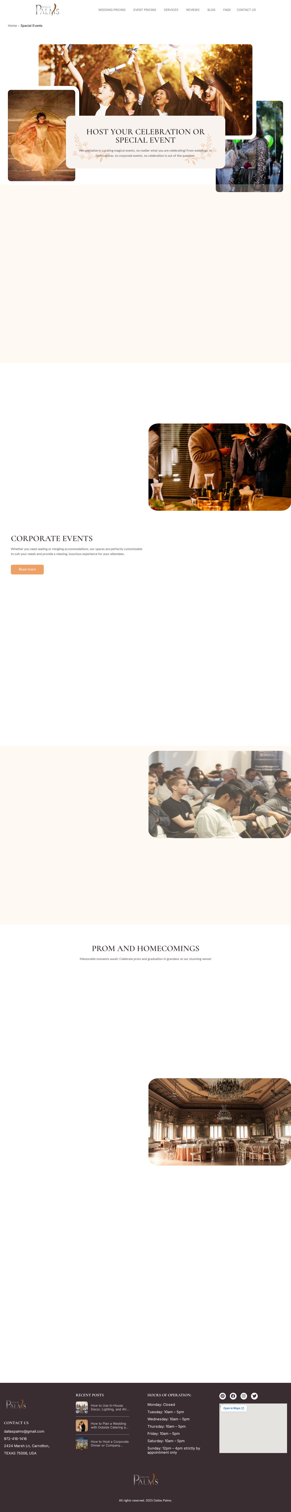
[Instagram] (244, 1396)
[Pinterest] (222, 1396)
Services (171, 10)
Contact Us (246, 10)
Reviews (193, 10)
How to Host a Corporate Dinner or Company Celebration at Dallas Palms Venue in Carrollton (110, 1447)
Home (12, 26)
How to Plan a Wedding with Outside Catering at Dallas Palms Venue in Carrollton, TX (109, 1429)
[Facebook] (233, 1396)
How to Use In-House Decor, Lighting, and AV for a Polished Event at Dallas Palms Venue (108, 1411)
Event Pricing (144, 10)
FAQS (227, 10)
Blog (211, 10)
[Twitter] (254, 1396)
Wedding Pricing (112, 10)
